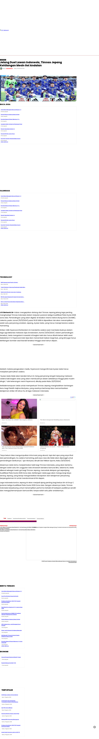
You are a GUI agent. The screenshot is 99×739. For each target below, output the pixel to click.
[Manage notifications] (94, 727)
